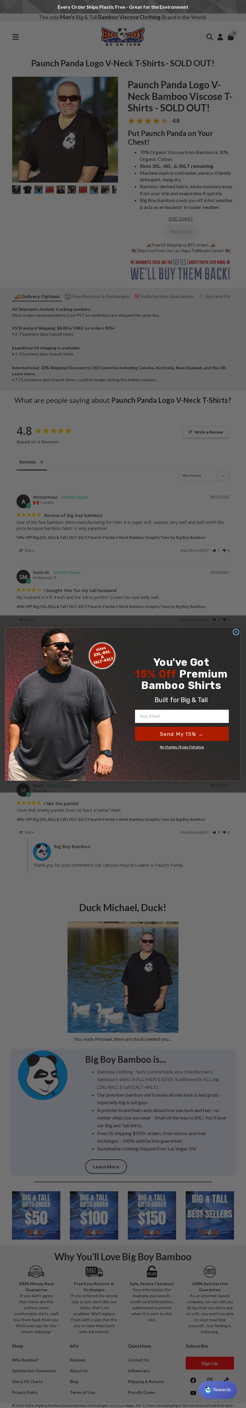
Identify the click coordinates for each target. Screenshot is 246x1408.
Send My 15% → (182, 734)
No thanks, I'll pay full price (182, 747)
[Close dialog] (235, 632)
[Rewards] (217, 1390)
